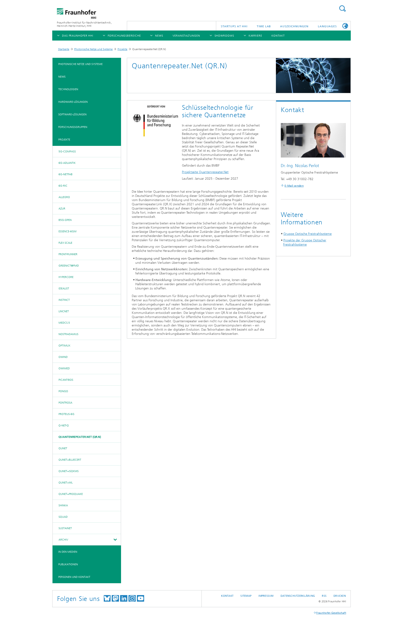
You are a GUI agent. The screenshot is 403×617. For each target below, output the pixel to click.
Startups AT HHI (234, 26)
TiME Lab (264, 26)
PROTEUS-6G (66, 414)
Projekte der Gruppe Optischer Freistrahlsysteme (304, 242)
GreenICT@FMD (69, 265)
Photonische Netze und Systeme (93, 49)
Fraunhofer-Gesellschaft (331, 612)
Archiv (63, 539)
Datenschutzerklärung (298, 595)
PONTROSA (65, 402)
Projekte (122, 49)
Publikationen (68, 564)
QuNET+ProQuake (71, 494)
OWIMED (64, 368)
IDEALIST (64, 288)
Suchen (342, 8)
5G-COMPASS (67, 151)
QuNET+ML (66, 482)
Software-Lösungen (72, 114)
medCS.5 (64, 322)
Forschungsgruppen (72, 127)
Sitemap (245, 595)
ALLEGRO (64, 197)
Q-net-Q (64, 425)
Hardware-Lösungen (73, 101)
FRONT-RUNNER (68, 254)
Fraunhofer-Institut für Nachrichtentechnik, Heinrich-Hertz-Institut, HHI (84, 24)
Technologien (68, 89)
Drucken (340, 595)
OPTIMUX (64, 345)
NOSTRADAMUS (68, 334)
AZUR (62, 208)
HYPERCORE (66, 277)
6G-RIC (63, 185)
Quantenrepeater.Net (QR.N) (80, 437)
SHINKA (63, 505)
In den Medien (67, 551)
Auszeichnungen (294, 26)
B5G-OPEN (65, 220)
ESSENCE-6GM (67, 231)
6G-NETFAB (66, 174)
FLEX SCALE (65, 242)
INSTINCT (64, 300)
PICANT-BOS (66, 379)
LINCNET (64, 311)
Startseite (63, 49)
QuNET (63, 448)
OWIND (63, 357)
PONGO (63, 391)
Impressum (265, 595)
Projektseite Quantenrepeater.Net (205, 172)
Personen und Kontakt (74, 577)
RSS (324, 595)
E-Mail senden (294, 185)
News (62, 76)
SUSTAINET (65, 528)
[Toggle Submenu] (115, 539)
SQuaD (63, 516)
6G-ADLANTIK (67, 163)
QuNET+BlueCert (70, 459)
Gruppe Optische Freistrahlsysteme (307, 234)
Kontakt (227, 595)
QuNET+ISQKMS (69, 471)
